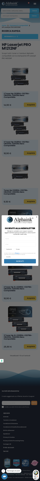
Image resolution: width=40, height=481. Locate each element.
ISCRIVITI (20, 261)
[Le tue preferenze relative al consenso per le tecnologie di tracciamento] (2, 361)
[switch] (36, 478)
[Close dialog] (37, 217)
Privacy (17, 253)
